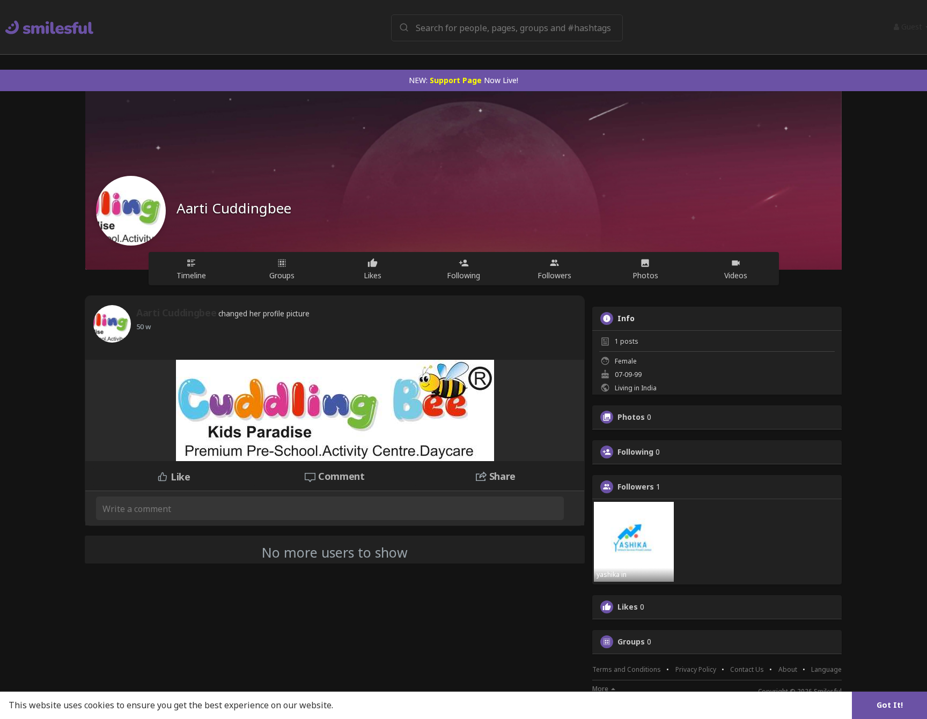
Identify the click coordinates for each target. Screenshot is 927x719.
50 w (143, 326)
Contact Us (747, 669)
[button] (507, 27)
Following (635, 452)
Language (826, 669)
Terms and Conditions (626, 669)
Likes (627, 607)
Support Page (456, 80)
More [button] (601, 689)
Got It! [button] (890, 705)
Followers (635, 487)
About (787, 669)
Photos (631, 417)
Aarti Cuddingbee (233, 208)
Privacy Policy (695, 669)
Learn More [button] (360, 705)
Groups (631, 642)
